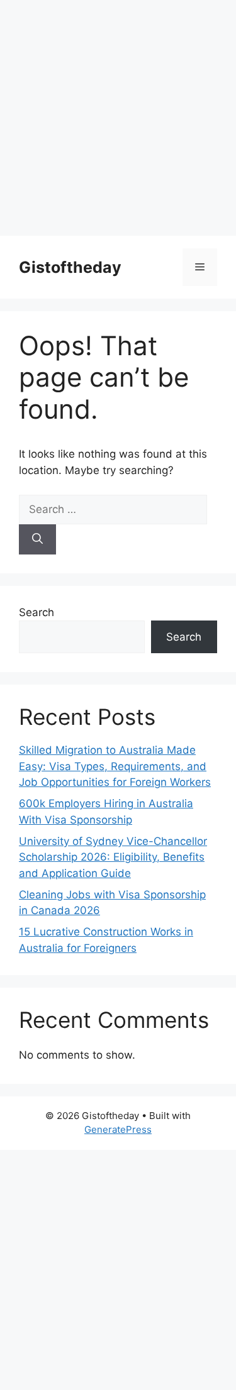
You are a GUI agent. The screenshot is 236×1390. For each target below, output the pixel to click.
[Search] (37, 539)
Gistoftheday (70, 267)
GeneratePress (118, 1129)
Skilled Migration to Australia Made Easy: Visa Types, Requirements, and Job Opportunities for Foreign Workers (115, 766)
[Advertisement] (118, 118)
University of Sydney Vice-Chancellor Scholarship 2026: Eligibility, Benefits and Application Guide (113, 857)
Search (36, 612)
